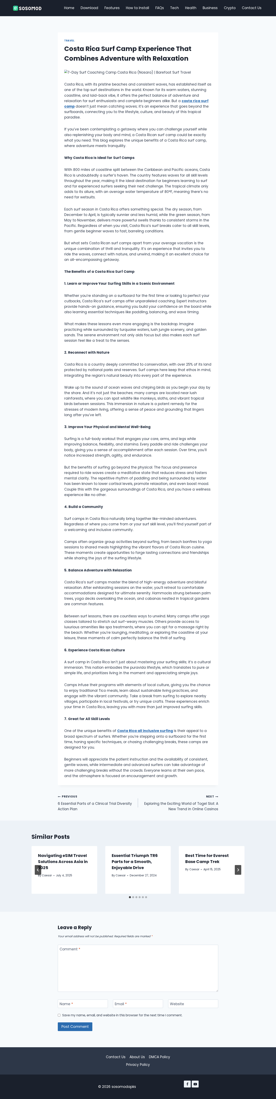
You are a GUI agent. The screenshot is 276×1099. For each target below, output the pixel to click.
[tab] (130, 897)
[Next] (238, 870)
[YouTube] (195, 1084)
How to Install (137, 7)
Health (190, 7)
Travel (69, 40)
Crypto (230, 7)
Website (177, 1004)
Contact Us (251, 7)
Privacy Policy (138, 1064)
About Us (137, 1057)
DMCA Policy (159, 1057)
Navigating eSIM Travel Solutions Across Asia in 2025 (63, 862)
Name (66, 1004)
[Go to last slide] (38, 870)
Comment (70, 949)
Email (121, 1004)
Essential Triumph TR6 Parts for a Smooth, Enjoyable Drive (135, 862)
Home (69, 7)
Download (89, 7)
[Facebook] (187, 1084)
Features (112, 7)
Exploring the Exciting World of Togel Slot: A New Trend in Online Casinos (181, 803)
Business (210, 7)
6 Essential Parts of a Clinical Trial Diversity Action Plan (95, 803)
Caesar (47, 875)
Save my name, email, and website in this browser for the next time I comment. (122, 1015)
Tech (174, 7)
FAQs (159, 7)
